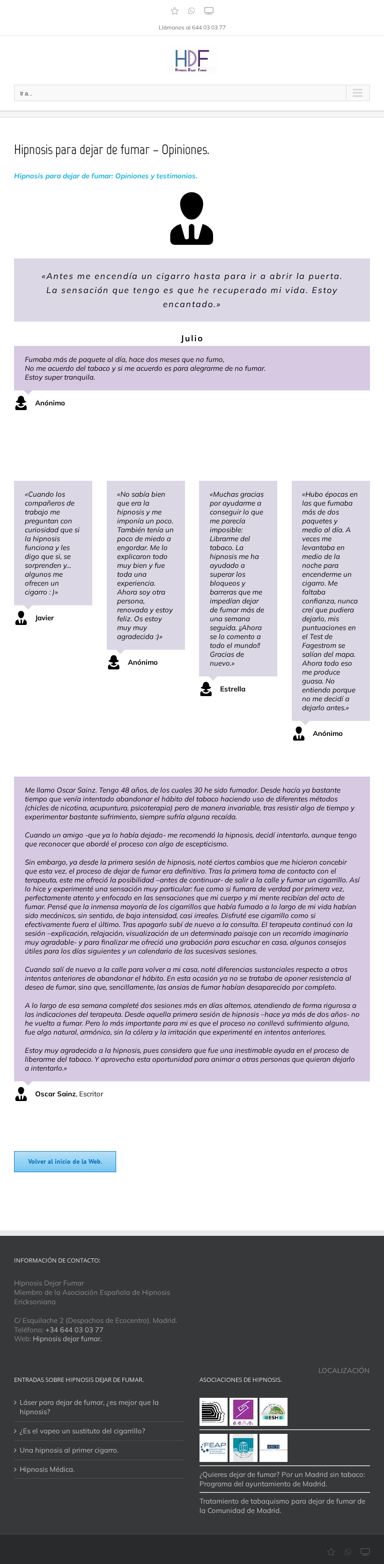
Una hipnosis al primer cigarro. (69, 1450)
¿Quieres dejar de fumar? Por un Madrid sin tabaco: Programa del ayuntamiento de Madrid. (282, 1479)
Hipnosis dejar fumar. (67, 1338)
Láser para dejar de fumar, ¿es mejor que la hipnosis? (89, 1407)
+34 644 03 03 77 (74, 1329)
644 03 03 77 (209, 27)
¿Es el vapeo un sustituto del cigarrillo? (82, 1430)
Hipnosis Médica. (47, 1469)
